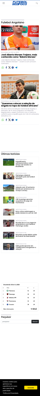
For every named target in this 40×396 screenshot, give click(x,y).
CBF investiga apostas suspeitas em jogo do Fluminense (24, 201)
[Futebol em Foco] (19, 3)
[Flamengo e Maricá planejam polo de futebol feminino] (8, 176)
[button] (22, 387)
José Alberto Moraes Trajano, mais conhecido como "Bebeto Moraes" (19, 56)
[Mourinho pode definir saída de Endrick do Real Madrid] (8, 235)
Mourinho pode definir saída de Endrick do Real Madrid (26, 235)
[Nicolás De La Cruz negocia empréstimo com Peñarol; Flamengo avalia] (8, 224)
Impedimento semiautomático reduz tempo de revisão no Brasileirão (24, 164)
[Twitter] (9, 67)
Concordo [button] (31, 387)
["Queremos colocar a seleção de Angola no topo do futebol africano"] (20, 86)
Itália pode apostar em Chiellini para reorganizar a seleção (26, 247)
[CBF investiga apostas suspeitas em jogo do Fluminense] (8, 200)
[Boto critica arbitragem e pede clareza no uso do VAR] (8, 212)
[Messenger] (12, 67)
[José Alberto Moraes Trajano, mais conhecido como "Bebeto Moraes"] (20, 37)
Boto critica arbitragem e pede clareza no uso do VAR (26, 212)
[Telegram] (16, 67)
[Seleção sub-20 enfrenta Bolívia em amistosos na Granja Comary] (8, 188)
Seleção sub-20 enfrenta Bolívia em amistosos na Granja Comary (25, 188)
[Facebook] (6, 67)
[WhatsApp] (2, 67)
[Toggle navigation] (37, 3)
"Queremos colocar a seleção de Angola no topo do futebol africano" (19, 104)
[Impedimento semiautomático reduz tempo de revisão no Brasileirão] (8, 163)
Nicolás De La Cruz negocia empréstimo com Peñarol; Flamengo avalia (26, 224)
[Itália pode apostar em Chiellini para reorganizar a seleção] (8, 247)
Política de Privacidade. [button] (11, 393)
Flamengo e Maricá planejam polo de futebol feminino (25, 176)
